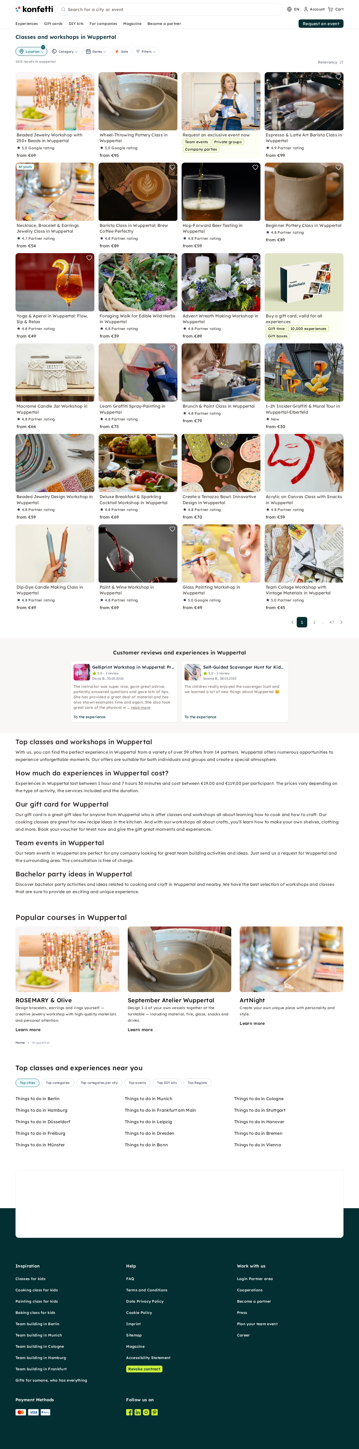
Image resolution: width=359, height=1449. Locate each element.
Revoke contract (144, 1369)
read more (141, 707)
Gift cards (53, 23)
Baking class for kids (35, 1312)
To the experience (89, 717)
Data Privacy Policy (144, 1301)
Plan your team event (257, 1324)
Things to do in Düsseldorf (43, 1121)
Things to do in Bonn (146, 1144)
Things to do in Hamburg (41, 1110)
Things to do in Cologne (259, 1098)
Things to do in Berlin (38, 1098)
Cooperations (250, 1290)
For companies (103, 23)
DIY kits (76, 23)
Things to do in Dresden (149, 1133)
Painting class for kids (37, 1301)
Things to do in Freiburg (40, 1133)
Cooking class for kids (37, 1290)
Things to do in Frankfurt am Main (160, 1110)
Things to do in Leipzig (148, 1121)
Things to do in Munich (148, 1098)
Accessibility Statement (148, 1357)
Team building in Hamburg (41, 1357)
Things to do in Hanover (259, 1121)
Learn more (28, 1029)
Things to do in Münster (40, 1144)
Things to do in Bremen (258, 1133)
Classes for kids (30, 1278)
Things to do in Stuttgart (259, 1110)
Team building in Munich (39, 1335)
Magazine (132, 23)
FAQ (130, 1278)
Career (243, 1335)
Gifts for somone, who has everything (51, 1380)
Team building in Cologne (40, 1346)
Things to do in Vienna (257, 1144)
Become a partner (164, 23)
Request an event (321, 23)
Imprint (133, 1324)
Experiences (27, 23)
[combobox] (170, 9)
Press (242, 1312)
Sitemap (134, 1335)
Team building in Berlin (37, 1324)
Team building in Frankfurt (41, 1369)
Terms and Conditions (146, 1290)
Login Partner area (255, 1278)
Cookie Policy (139, 1312)
